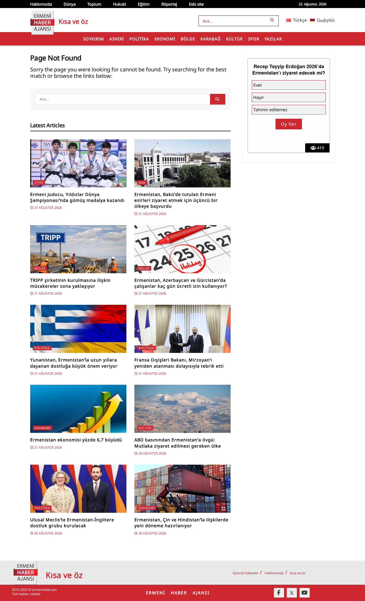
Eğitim (144, 4)
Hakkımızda (41, 4)
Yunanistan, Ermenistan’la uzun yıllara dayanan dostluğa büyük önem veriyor (74, 363)
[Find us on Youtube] (305, 593)
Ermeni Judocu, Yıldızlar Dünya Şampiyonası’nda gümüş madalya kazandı (77, 197)
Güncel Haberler (245, 573)
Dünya (70, 4)
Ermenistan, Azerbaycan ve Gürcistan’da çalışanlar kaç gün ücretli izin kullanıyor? (180, 283)
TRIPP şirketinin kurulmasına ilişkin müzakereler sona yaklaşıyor (70, 283)
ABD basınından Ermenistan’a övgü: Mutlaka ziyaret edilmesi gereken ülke (177, 443)
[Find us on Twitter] (292, 593)
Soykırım (93, 38)
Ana (142, 182)
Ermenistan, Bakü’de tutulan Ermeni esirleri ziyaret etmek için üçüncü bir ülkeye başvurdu (176, 200)
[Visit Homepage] (42, 20)
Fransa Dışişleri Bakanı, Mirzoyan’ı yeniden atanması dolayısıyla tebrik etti (179, 363)
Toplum (94, 4)
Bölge (188, 38)
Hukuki (119, 4)
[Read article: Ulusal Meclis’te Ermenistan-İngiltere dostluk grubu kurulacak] (78, 489)
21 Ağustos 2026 (47, 207)
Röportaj (169, 4)
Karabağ (210, 38)
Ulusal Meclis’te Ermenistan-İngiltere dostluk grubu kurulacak (72, 523)
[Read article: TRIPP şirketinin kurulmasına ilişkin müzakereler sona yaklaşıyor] (78, 249)
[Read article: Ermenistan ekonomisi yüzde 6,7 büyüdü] (78, 409)
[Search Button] (273, 20)
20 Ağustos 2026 (152, 453)
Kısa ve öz (297, 573)
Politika (139, 38)
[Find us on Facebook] (279, 593)
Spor (253, 38)
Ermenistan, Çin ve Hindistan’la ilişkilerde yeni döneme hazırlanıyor (181, 523)
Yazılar (273, 38)
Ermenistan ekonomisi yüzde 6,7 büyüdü (76, 440)
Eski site (196, 4)
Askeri (116, 38)
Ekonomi (164, 38)
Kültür (234, 38)
